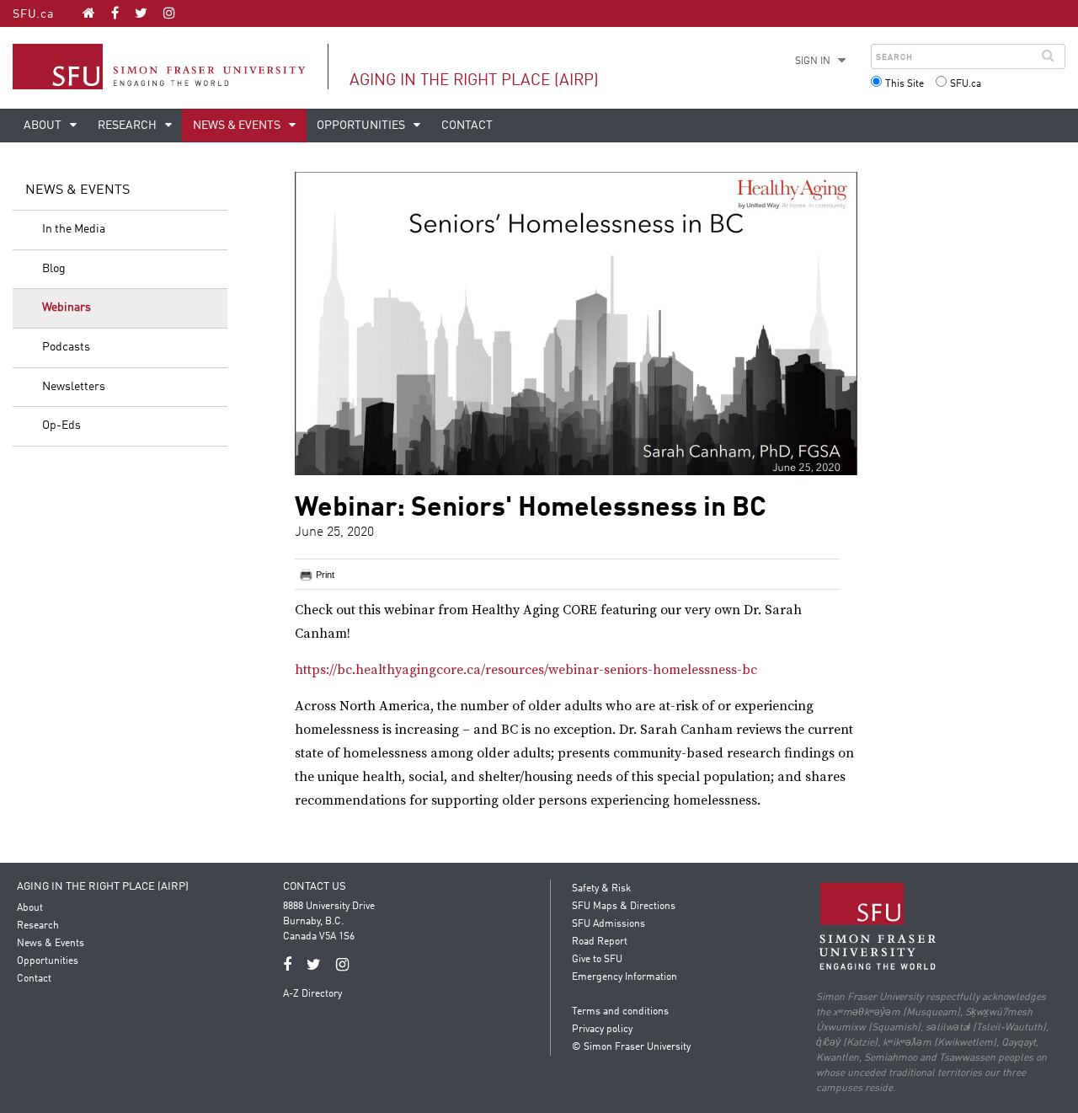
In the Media (73, 229)
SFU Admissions (608, 924)
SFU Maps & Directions (623, 907)
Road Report (599, 942)
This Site (904, 84)
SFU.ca (33, 14)
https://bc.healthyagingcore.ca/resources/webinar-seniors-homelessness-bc (526, 669)
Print (325, 575)
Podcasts (66, 347)
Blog (54, 269)
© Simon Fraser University (631, 1047)
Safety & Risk (601, 889)
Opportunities (362, 125)
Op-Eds (61, 425)
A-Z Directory (312, 994)
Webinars (66, 307)
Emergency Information (624, 977)
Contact (467, 125)
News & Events (238, 125)
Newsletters (73, 387)
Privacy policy (602, 1030)
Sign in (812, 61)
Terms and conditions (620, 1012)
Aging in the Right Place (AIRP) (474, 80)
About (44, 125)
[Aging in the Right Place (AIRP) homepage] (89, 12)
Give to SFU (597, 960)
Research (128, 125)
